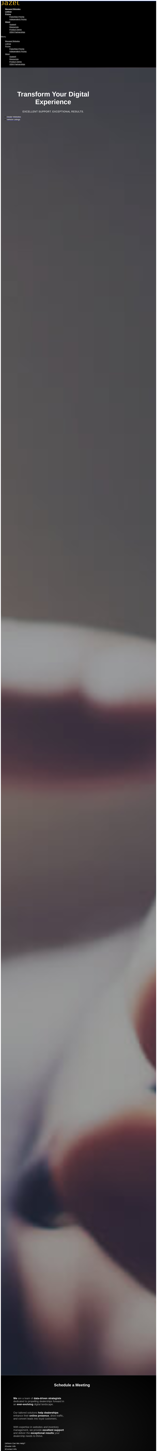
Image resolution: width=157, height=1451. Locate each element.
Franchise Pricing (16, 17)
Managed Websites (13, 9)
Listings (8, 12)
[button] (50, 36)
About (7, 22)
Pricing (8, 14)
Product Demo (15, 30)
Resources (14, 27)
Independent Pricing (17, 19)
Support (12, 24)
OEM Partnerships (17, 32)
